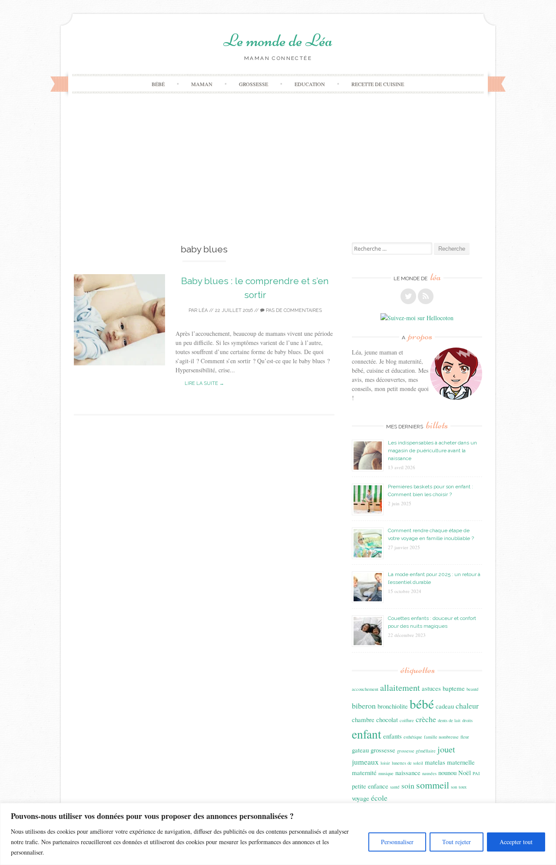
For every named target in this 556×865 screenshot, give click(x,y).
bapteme (454, 688)
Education (310, 83)
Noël (464, 772)
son (454, 787)
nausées (429, 773)
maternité (364, 772)
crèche (426, 719)
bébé (422, 703)
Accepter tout (516, 842)
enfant (366, 734)
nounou (447, 772)
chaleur (467, 705)
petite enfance (370, 786)
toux (463, 787)
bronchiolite (392, 706)
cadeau (445, 706)
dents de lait (449, 720)
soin (407, 785)
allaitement (400, 687)
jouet (446, 749)
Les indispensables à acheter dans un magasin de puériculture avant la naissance (432, 450)
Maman (201, 83)
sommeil (432, 785)
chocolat (387, 719)
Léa (203, 310)
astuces (431, 688)
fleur (464, 737)
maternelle (461, 762)
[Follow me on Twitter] (408, 296)
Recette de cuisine (377, 83)
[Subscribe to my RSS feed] (426, 296)
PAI (476, 773)
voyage (360, 798)
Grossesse (253, 83)
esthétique (413, 737)
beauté (473, 689)
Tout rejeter (456, 842)
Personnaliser (397, 842)
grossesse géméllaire (416, 751)
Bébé (158, 83)
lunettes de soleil (407, 763)
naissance (407, 772)
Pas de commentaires (293, 310)
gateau (360, 750)
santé (395, 787)
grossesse (383, 750)
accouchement (365, 689)
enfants (392, 736)
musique (386, 773)
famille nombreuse (441, 737)
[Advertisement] (278, 177)
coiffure (407, 720)
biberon (364, 705)
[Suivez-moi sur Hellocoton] (417, 318)
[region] (278, 834)
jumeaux (365, 761)
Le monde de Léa (278, 40)
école (379, 797)
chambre (363, 719)
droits (467, 720)
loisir (385, 763)
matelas (435, 762)
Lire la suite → (204, 383)
